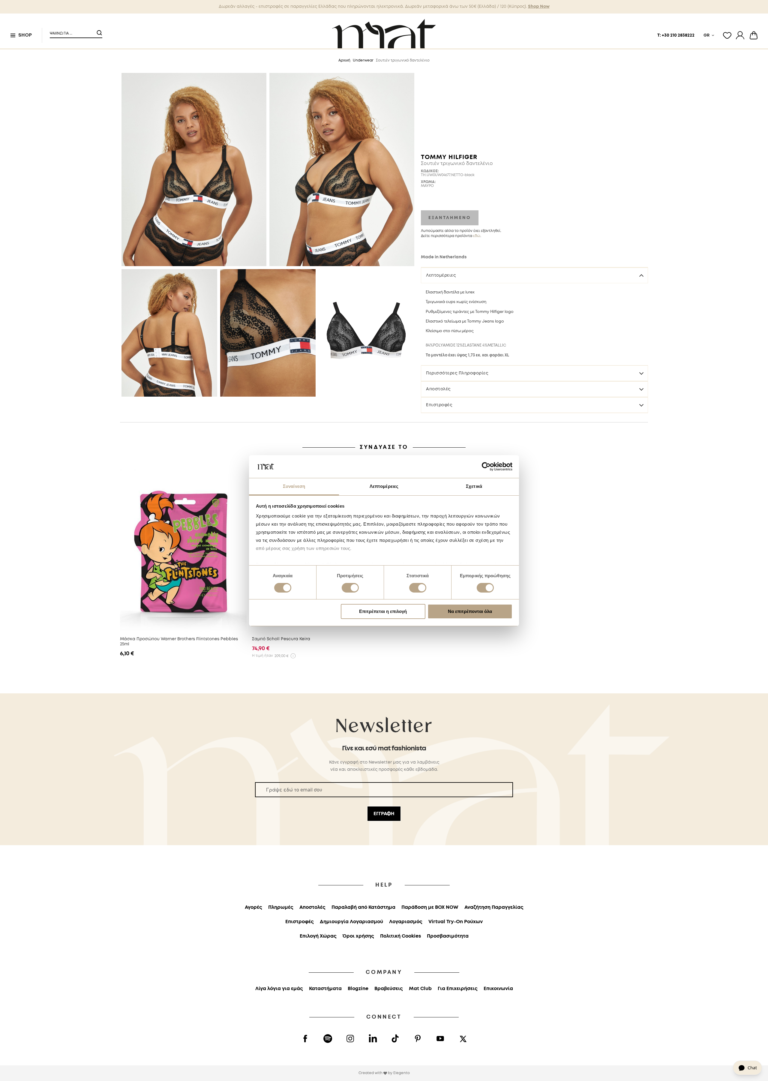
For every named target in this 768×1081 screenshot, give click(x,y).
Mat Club (420, 988)
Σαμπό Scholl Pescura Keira (281, 639)
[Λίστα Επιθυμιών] (727, 35)
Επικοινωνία (498, 988)
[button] (72, 31)
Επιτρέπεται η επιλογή (383, 611)
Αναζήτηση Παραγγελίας (494, 907)
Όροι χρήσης (358, 936)
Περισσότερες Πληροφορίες (457, 373)
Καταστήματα (325, 988)
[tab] (534, 275)
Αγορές (253, 907)
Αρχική (344, 60)
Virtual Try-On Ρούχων (455, 922)
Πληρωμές (280, 907)
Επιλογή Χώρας (318, 936)
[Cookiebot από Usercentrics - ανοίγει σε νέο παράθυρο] (486, 466)
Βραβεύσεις (388, 988)
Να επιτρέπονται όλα (470, 611)
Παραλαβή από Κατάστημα (363, 907)
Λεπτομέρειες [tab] (384, 486)
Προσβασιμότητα (448, 936)
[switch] (350, 588)
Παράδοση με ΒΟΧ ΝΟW (429, 907)
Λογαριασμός (405, 922)
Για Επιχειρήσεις (458, 988)
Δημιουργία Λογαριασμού (351, 922)
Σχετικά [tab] (474, 486)
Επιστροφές (439, 405)
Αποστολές (438, 389)
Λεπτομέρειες (441, 275)
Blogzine (358, 988)
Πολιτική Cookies (400, 936)
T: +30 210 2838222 (675, 35)
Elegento (401, 1073)
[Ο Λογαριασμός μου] (740, 35)
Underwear (363, 60)
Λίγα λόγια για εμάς (279, 988)
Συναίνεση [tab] (294, 486)
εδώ (476, 236)
